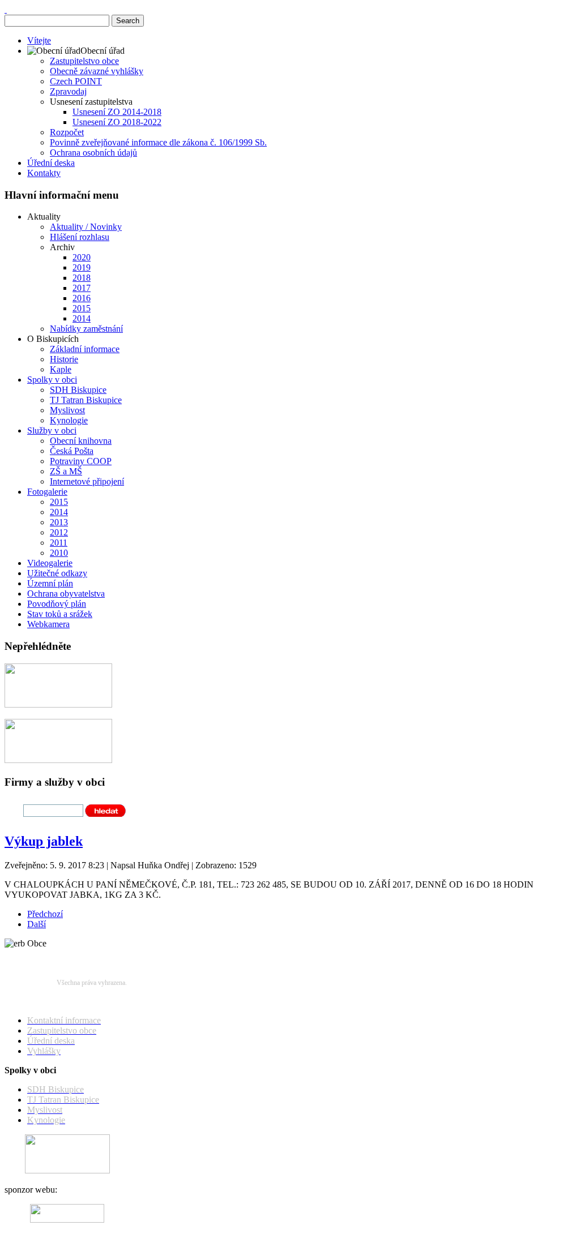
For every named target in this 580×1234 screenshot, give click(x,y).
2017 (81, 288)
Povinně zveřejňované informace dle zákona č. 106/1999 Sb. (158, 142)
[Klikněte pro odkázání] (67, 1170)
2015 (81, 308)
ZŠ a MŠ (66, 471)
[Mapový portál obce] (58, 704)
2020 (81, 257)
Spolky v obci (52, 379)
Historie (64, 359)
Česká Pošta (71, 451)
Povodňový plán (56, 604)
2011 (58, 542)
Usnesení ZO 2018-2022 (116, 122)
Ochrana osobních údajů (93, 152)
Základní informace (85, 349)
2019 (81, 267)
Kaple (60, 369)
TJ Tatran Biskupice (86, 400)
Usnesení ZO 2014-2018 (116, 112)
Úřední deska (51, 163)
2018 (81, 277)
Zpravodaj (68, 91)
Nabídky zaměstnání (86, 328)
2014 (81, 318)
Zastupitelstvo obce (84, 61)
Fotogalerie (47, 491)
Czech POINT (76, 81)
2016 (81, 298)
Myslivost (67, 410)
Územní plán (50, 583)
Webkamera (48, 624)
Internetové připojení (87, 481)
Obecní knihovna (81, 440)
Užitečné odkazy (57, 573)
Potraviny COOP (81, 461)
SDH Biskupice (78, 390)
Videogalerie (49, 563)
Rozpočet (67, 132)
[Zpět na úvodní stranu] (6, 9)
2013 (59, 522)
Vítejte (39, 40)
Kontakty (44, 173)
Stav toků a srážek (59, 614)
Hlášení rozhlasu (79, 237)
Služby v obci (51, 430)
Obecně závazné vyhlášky (96, 71)
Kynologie (69, 420)
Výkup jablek (44, 841)
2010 (59, 553)
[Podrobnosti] (58, 760)
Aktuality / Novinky (86, 227)
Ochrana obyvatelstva (66, 593)
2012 (59, 532)
